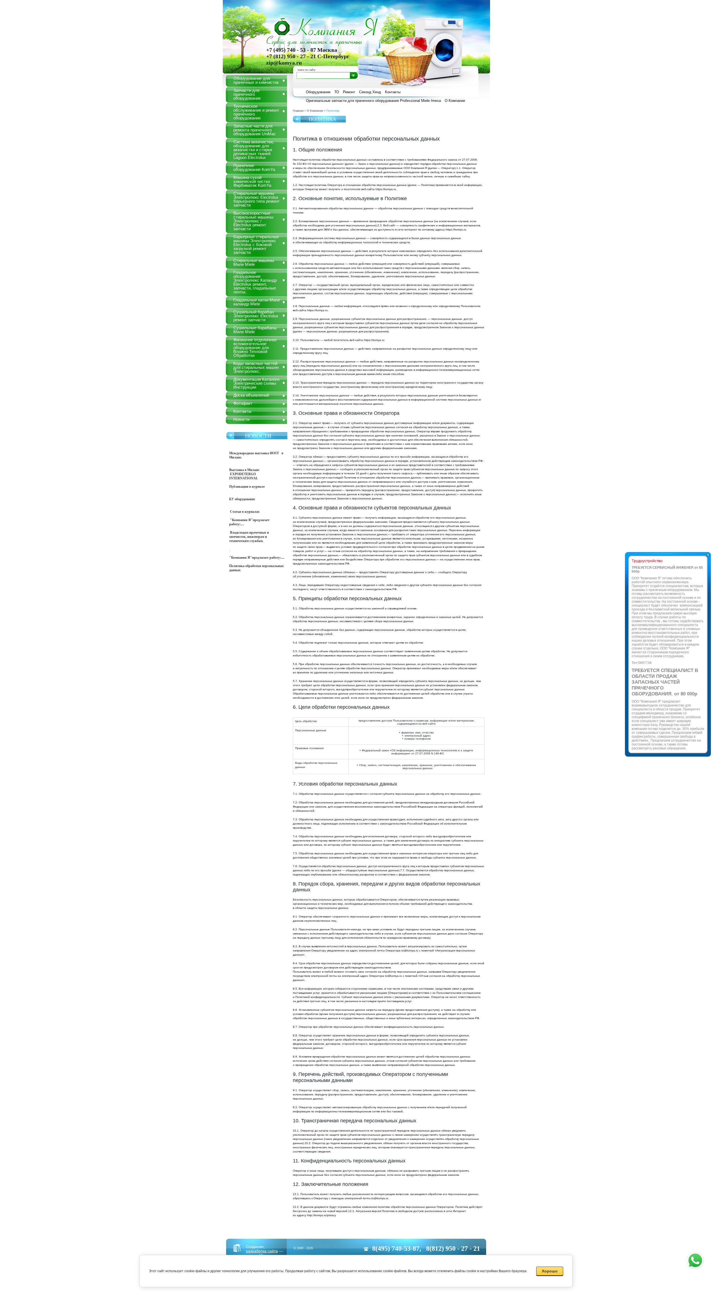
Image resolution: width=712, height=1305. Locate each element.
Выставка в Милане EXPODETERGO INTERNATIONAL (244, 474)
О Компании (315, 110)
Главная (298, 110)
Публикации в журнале (247, 487)
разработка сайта (262, 1251)
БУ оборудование (242, 499)
